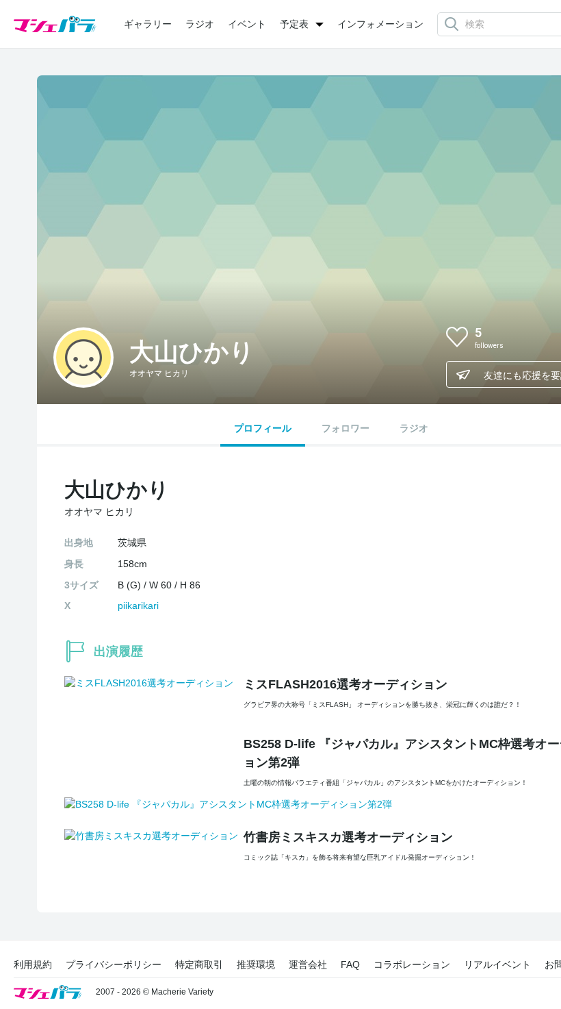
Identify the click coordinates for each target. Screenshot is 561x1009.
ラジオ (199, 23)
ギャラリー (148, 23)
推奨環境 (256, 964)
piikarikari (138, 605)
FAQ (350, 964)
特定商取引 (199, 964)
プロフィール (262, 428)
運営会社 (308, 964)
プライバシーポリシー (113, 964)
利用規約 (33, 964)
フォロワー (345, 428)
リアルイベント (497, 964)
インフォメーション (380, 23)
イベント (247, 23)
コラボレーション (412, 964)
